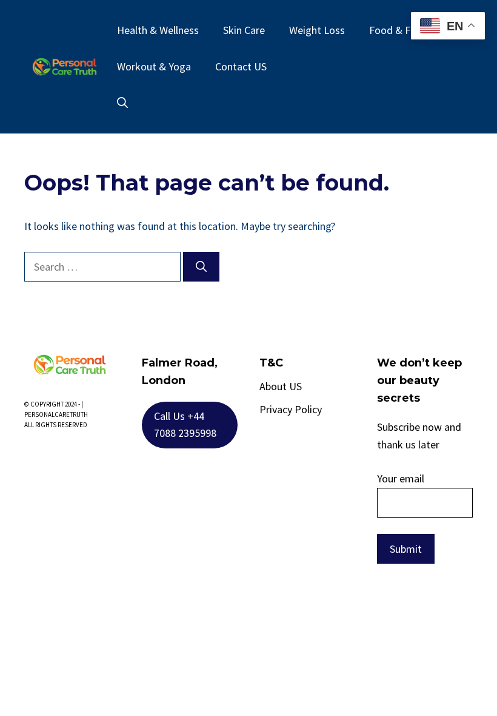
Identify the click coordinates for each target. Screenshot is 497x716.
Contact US (241, 66)
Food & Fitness (403, 30)
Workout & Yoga (154, 66)
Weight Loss (317, 30)
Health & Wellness (158, 30)
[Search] (201, 267)
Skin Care (244, 30)
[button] (122, 103)
